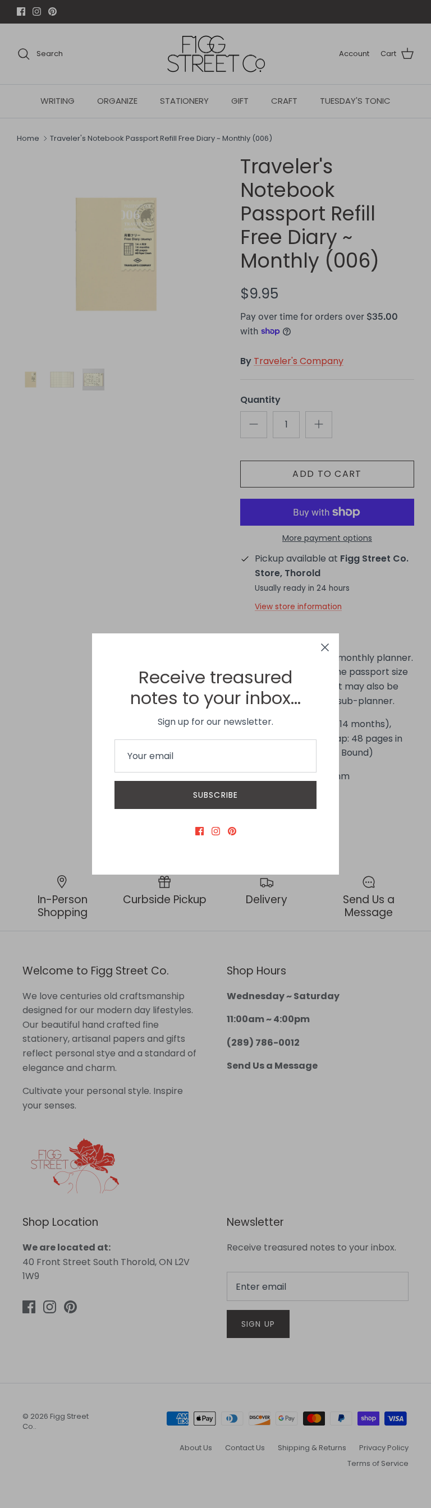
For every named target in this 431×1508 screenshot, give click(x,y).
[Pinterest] (232, 831)
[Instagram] (216, 831)
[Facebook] (199, 831)
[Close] (325, 647)
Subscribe (215, 795)
